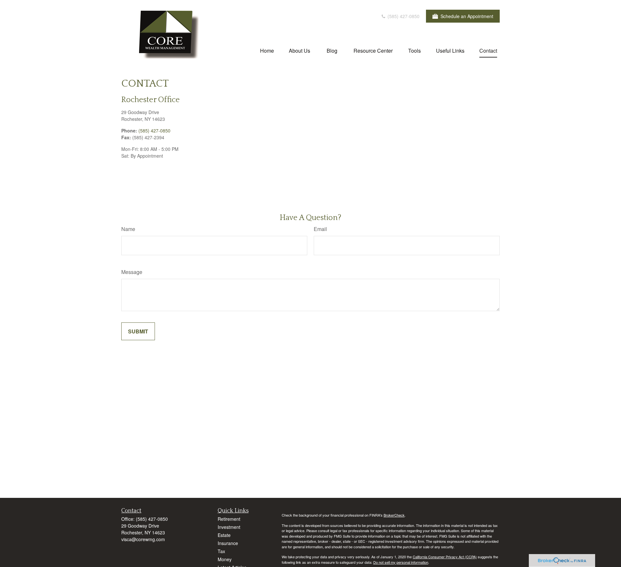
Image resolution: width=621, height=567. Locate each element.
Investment (229, 527)
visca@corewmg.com (143, 539)
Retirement (229, 519)
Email (320, 229)
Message (131, 272)
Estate (224, 535)
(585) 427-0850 (402, 16)
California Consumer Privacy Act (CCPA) (445, 556)
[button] (267, 50)
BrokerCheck (394, 515)
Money (225, 559)
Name (128, 229)
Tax (221, 551)
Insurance (228, 543)
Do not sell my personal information (400, 562)
